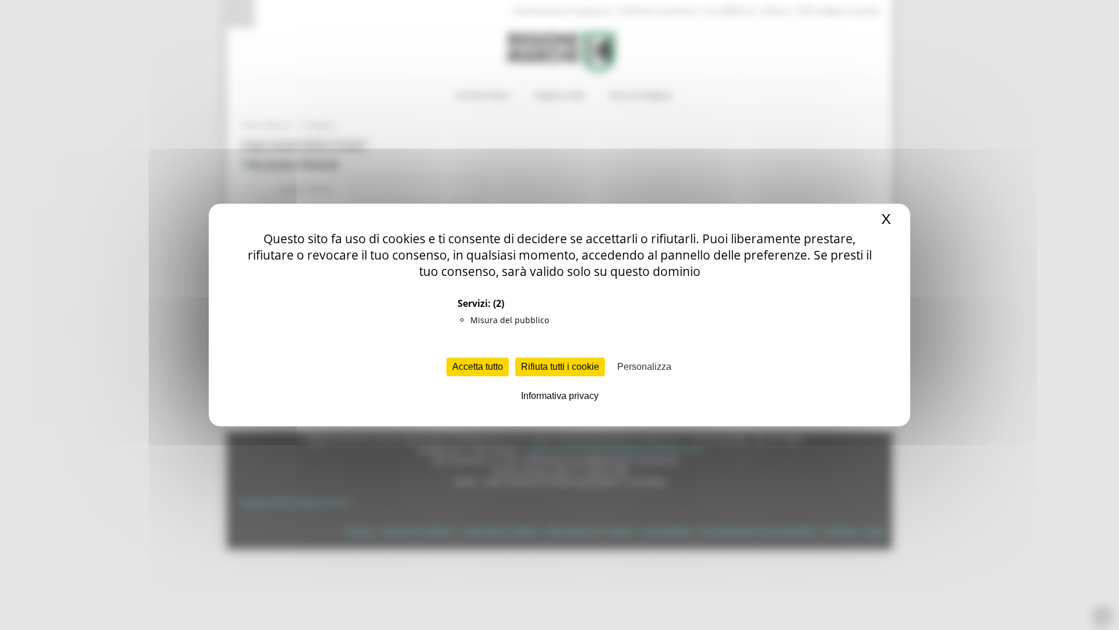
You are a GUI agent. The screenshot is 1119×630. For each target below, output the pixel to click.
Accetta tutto (477, 367)
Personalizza (644, 367)
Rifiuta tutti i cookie (560, 367)
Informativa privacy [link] (560, 396)
